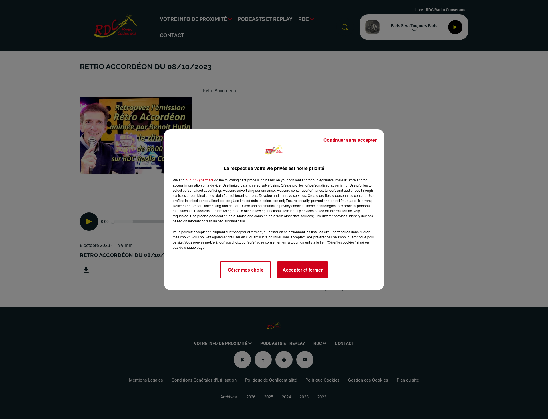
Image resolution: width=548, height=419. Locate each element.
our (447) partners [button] (199, 179)
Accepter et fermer (303, 269)
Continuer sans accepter (350, 140)
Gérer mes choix (245, 269)
